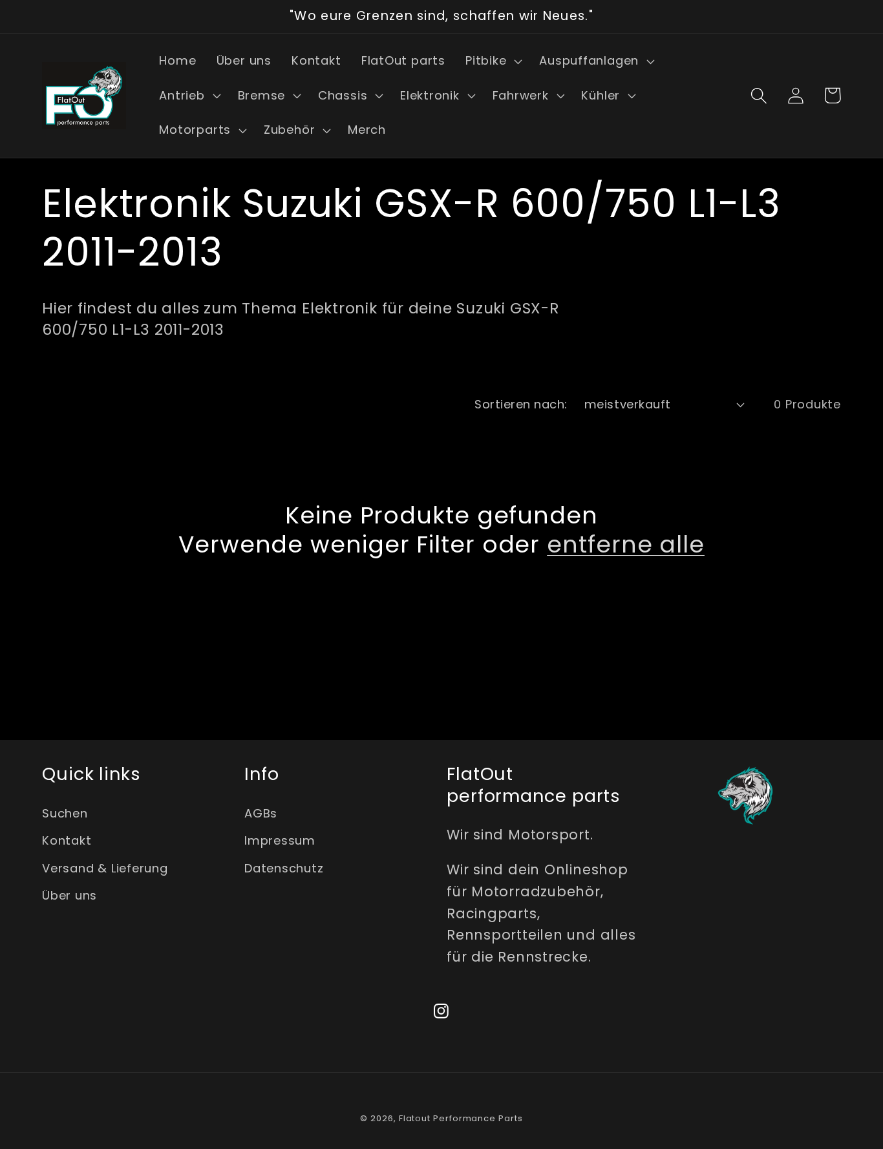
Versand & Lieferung (105, 868)
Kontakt (66, 840)
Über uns (69, 895)
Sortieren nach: (521, 404)
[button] (492, 61)
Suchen (65, 813)
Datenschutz (284, 868)
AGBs (260, 813)
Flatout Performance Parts (461, 1118)
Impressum (279, 840)
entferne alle (626, 544)
